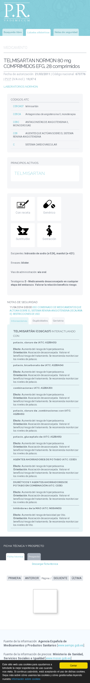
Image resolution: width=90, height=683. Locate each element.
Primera (14, 578)
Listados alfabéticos (38, 32)
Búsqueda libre (13, 32)
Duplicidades (40, 320)
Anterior (32, 578)
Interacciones (19, 321)
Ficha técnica (15, 556)
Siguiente (60, 578)
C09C (16, 122)
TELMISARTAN (29, 173)
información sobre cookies (26, 679)
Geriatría (58, 320)
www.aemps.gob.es (71, 645)
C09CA (17, 114)
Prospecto (34, 556)
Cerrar (73, 665)
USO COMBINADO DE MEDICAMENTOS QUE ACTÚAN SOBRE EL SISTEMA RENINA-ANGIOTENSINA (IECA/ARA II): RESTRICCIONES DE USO (46, 310)
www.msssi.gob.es (58, 658)
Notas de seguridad (66, 32)
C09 (15, 133)
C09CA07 (18, 106)
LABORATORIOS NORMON (21, 86)
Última (76, 578)
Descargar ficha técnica (45, 564)
